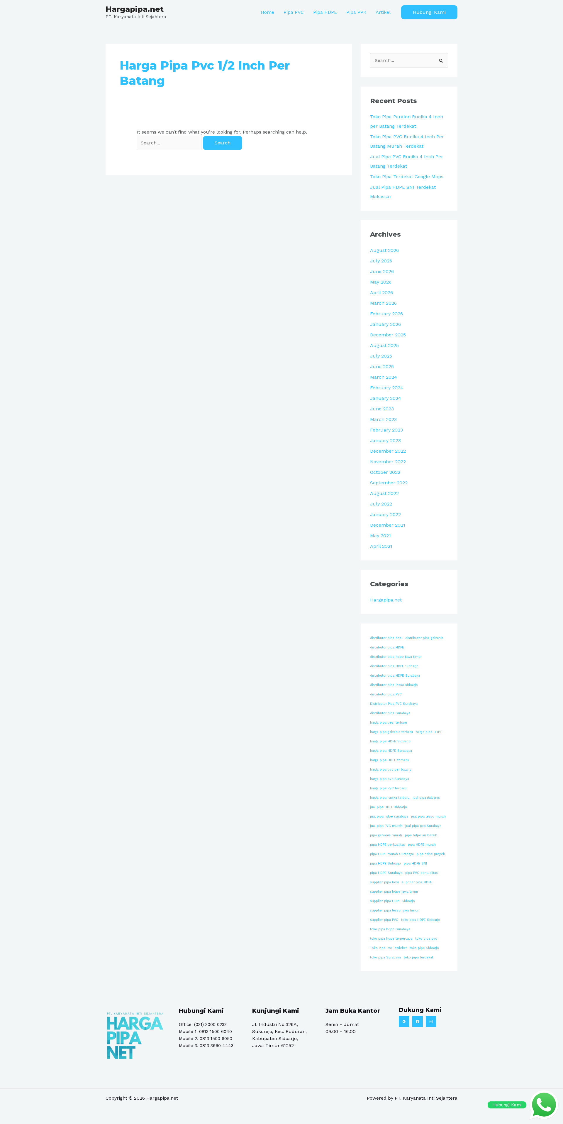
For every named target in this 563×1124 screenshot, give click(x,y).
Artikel (383, 12)
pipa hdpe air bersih (421, 835)
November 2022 (388, 461)
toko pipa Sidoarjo (424, 948)
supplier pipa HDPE (417, 882)
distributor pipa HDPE (387, 647)
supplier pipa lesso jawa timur (394, 910)
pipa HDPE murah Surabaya (392, 854)
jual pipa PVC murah (386, 826)
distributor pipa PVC (386, 694)
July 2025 (381, 356)
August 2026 (384, 250)
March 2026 (383, 303)
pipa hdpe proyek (431, 854)
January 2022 (385, 514)
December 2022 (388, 451)
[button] (429, 12)
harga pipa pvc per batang (390, 769)
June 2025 (382, 366)
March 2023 (383, 419)
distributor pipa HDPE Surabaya (395, 676)
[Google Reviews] (404, 1021)
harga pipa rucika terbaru (390, 798)
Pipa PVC (294, 12)
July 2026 (381, 261)
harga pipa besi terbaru (388, 722)
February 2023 (386, 430)
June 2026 (382, 271)
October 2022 (385, 472)
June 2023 (382, 409)
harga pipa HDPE (429, 732)
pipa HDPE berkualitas (387, 845)
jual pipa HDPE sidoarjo (388, 807)
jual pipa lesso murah (428, 816)
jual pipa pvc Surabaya (423, 826)
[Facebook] (417, 1021)
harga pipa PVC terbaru (388, 788)
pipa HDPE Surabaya (386, 873)
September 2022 (389, 483)
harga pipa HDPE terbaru (389, 760)
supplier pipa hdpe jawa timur (394, 892)
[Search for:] (170, 143)
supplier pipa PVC (384, 920)
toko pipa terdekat (418, 957)
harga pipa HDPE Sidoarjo (390, 741)
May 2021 (380, 535)
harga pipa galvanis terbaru (391, 732)
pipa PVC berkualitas (421, 873)
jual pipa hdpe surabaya (389, 816)
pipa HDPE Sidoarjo (385, 863)
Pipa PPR (356, 12)
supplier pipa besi (384, 882)
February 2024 (386, 387)
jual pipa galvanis (426, 798)
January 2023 (385, 440)
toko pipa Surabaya (385, 957)
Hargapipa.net (135, 9)
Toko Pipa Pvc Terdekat (388, 948)
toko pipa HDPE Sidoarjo (420, 920)
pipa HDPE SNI (415, 863)
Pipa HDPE (325, 12)
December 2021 (387, 525)
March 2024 (383, 377)
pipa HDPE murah (422, 845)
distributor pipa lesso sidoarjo (394, 685)
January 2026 (385, 324)
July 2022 (381, 504)
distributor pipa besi (386, 638)
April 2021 (381, 546)
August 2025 (384, 345)
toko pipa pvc (426, 939)
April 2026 (381, 292)
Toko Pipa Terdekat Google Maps (406, 176)
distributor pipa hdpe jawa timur (396, 657)
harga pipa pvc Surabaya (389, 779)
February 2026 (386, 313)
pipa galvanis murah (386, 835)
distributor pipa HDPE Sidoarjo (394, 666)
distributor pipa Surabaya (390, 713)
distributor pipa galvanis (424, 638)
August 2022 (384, 493)
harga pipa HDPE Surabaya (391, 751)
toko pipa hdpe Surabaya (390, 929)
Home (267, 12)
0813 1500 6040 (215, 1031)
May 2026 (380, 282)
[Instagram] (431, 1021)
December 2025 (388, 335)
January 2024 (385, 398)
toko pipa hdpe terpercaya (391, 939)
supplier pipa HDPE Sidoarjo (392, 901)
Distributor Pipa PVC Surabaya (394, 704)
